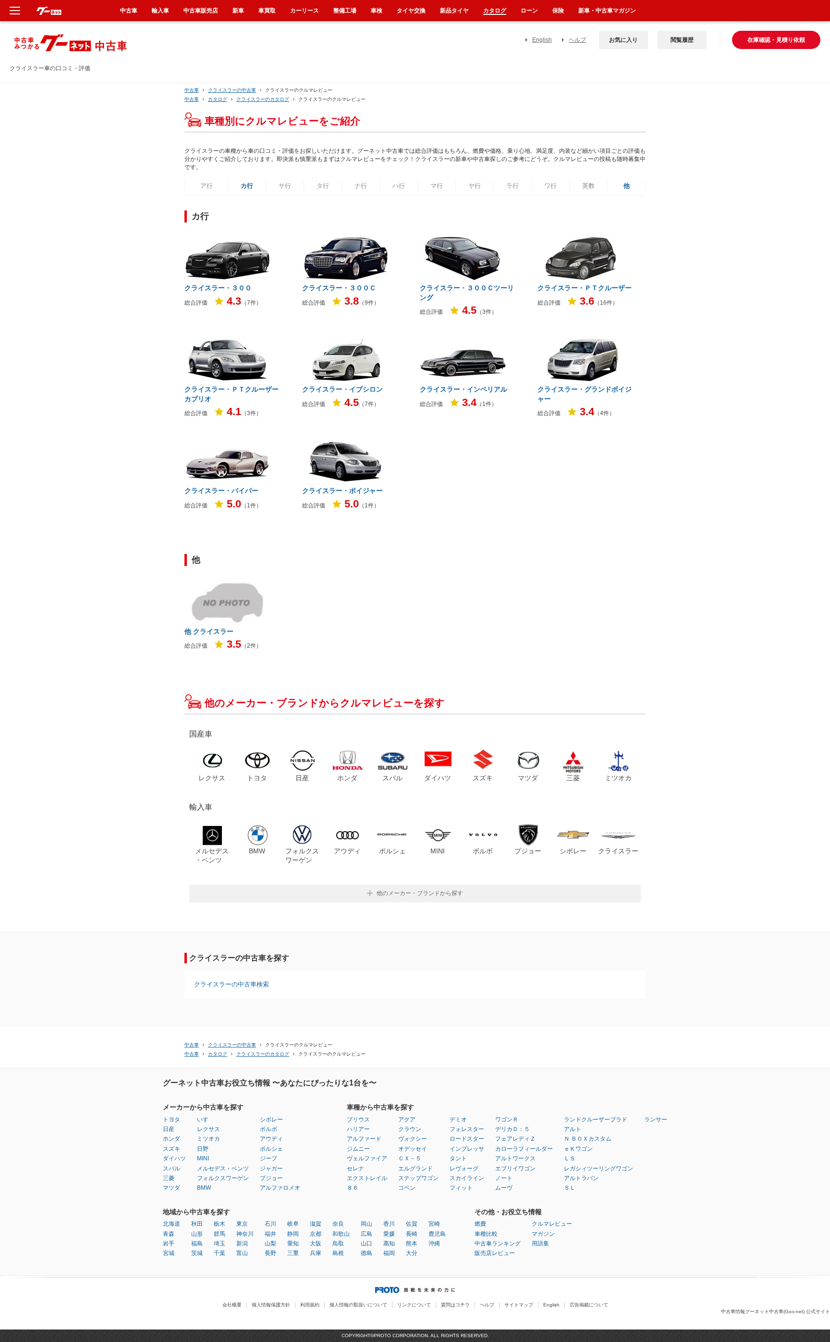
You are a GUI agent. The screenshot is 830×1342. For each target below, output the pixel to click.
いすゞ (205, 1119)
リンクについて (414, 1304)
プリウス (358, 1119)
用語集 (540, 1243)
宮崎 (434, 1223)
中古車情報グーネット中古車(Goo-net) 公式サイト (775, 1311)
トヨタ (171, 1119)
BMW (204, 1187)
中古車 (191, 90)
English (542, 40)
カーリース (304, 10)
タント (458, 1158)
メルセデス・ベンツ (223, 1168)
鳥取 (338, 1243)
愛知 (293, 1243)
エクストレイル (367, 1178)
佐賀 (411, 1223)
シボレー (271, 1119)
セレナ (355, 1168)
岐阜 (293, 1223)
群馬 (219, 1234)
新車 (238, 10)
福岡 (389, 1253)
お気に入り (623, 40)
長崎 (411, 1234)
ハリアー (358, 1129)
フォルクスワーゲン (223, 1178)
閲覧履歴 (682, 40)
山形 (197, 1234)
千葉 (219, 1253)
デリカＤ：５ (512, 1129)
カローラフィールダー (524, 1148)
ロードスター (467, 1138)
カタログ (494, 10)
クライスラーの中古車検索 (231, 984)
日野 (202, 1148)
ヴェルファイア (367, 1158)
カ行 (247, 185)
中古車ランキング (498, 1243)
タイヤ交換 (411, 10)
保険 (558, 10)
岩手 (168, 1243)
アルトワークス (515, 1158)
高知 (389, 1243)
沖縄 (434, 1243)
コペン (406, 1187)
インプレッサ (467, 1148)
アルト (572, 1129)
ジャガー (271, 1168)
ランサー (655, 1119)
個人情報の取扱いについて (358, 1304)
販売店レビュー (495, 1253)
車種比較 (486, 1234)
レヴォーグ (464, 1168)
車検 (376, 10)
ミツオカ (208, 1138)
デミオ (458, 1119)
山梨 (270, 1243)
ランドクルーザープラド (595, 1119)
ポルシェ (271, 1148)
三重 (293, 1253)
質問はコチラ (455, 1304)
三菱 (168, 1178)
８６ (352, 1187)
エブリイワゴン (515, 1168)
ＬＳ (569, 1158)
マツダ (171, 1187)
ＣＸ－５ (409, 1158)
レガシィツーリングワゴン (598, 1168)
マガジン (543, 1234)
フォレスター (467, 1129)
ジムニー (358, 1148)
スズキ (171, 1148)
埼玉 (219, 1243)
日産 (168, 1129)
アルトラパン (581, 1178)
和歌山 (341, 1234)
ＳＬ (569, 1187)
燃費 (480, 1223)
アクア (406, 1119)
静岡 (293, 1234)
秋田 (197, 1223)
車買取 (267, 10)
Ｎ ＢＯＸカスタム (587, 1138)
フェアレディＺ (515, 1138)
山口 (366, 1243)
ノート (504, 1178)
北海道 (171, 1223)
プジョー (271, 1178)
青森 (168, 1234)
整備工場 (344, 10)
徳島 (366, 1253)
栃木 (219, 1223)
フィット (461, 1187)
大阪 (315, 1243)
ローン (529, 10)
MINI (203, 1158)
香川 (389, 1223)
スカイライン (467, 1178)
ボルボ (268, 1129)
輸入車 (160, 10)
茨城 (197, 1253)
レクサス (208, 1129)
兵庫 (315, 1253)
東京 (242, 1223)
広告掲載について (589, 1304)
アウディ (271, 1138)
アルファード (364, 1138)
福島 (197, 1243)
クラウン (409, 1129)
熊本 (411, 1243)
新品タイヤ (454, 10)
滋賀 (315, 1223)
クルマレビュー (552, 1223)
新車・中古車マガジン (607, 10)
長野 (270, 1253)
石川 (270, 1223)
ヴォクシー (412, 1138)
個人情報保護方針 (271, 1304)
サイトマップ (518, 1304)
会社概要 (232, 1304)
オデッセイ (412, 1148)
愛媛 (389, 1234)
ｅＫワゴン (578, 1148)
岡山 (366, 1223)
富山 (242, 1253)
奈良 (338, 1223)
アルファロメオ (280, 1187)
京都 (315, 1234)
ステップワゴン (418, 1178)
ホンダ (171, 1138)
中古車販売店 (200, 10)
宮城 (168, 1253)
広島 (366, 1234)
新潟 (242, 1243)
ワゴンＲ (506, 1119)
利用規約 (309, 1304)
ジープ (268, 1158)
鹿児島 (437, 1234)
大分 (411, 1253)
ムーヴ (504, 1187)
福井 (270, 1234)
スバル (171, 1168)
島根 (338, 1253)
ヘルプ (577, 40)
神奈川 (245, 1234)
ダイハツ (174, 1158)
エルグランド (415, 1168)
